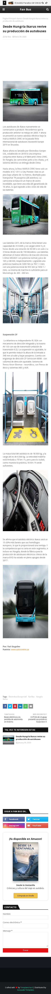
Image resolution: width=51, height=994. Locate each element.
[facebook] (14, 819)
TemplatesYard (26, 987)
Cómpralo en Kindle (25, 895)
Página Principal (9, 18)
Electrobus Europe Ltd (17, 696)
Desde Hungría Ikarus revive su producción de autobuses (30, 738)
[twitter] (37, 819)
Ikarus (19, 18)
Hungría (39, 696)
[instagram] (14, 825)
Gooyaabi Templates (25, 990)
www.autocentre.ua (20, 649)
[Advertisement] (25, 60)
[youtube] (37, 825)
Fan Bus (25, 9)
